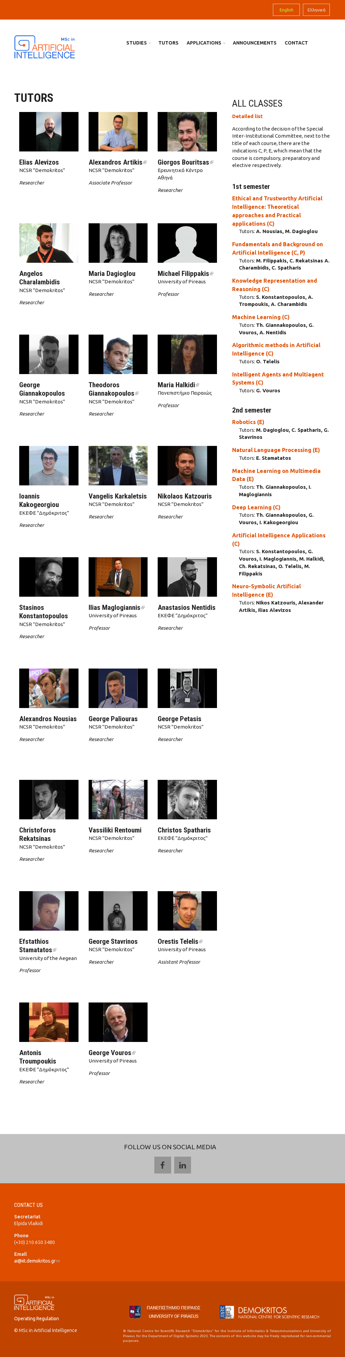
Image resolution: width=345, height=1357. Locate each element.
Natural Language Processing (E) (276, 450)
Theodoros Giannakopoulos (113, 389)
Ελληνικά (316, 9)
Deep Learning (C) (256, 507)
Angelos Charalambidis (39, 278)
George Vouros (112, 1053)
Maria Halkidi (178, 385)
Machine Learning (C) (261, 317)
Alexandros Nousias (48, 719)
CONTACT (296, 43)
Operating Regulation (36, 1318)
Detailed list (247, 116)
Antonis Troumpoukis (37, 1057)
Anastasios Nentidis (187, 607)
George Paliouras (113, 719)
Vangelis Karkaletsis (118, 496)
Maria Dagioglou (112, 274)
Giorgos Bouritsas (185, 162)
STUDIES (136, 43)
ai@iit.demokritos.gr (37, 1261)
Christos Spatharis (184, 830)
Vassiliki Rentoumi (115, 830)
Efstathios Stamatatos (37, 945)
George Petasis (179, 719)
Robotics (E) (248, 422)
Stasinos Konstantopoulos (43, 611)
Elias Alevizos (39, 162)
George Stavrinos (113, 941)
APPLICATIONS (204, 43)
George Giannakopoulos (42, 389)
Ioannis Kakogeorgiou (39, 500)
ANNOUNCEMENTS (255, 43)
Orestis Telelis (180, 941)
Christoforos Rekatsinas (37, 834)
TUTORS (168, 43)
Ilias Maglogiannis (117, 607)
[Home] (44, 46)
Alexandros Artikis (118, 162)
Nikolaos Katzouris (185, 496)
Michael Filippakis (185, 274)
